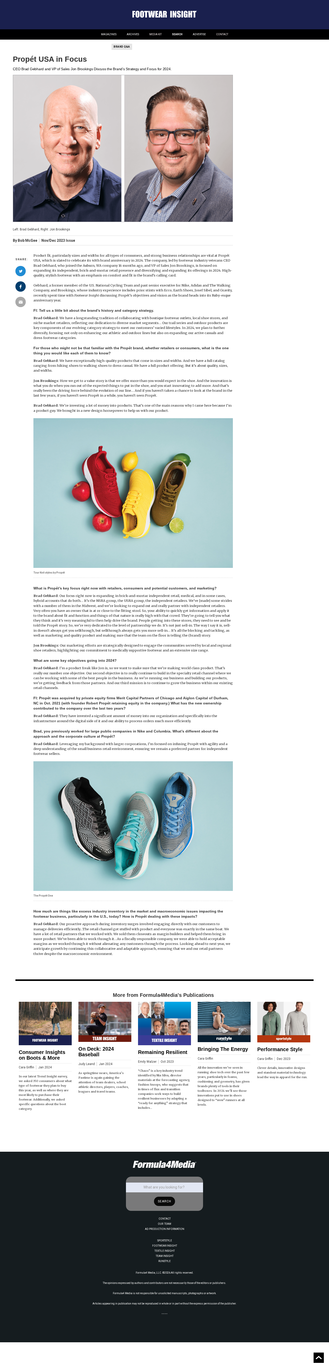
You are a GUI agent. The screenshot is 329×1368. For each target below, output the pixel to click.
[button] (109, 34)
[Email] (20, 302)
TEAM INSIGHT (164, 1256)
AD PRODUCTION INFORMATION (164, 1229)
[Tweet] (20, 271)
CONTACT (222, 34)
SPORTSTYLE (164, 1240)
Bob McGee (27, 240)
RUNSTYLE (164, 1261)
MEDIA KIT (155, 34)
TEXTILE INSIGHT (164, 1250)
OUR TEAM (164, 1223)
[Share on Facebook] (20, 286)
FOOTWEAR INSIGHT (164, 1245)
